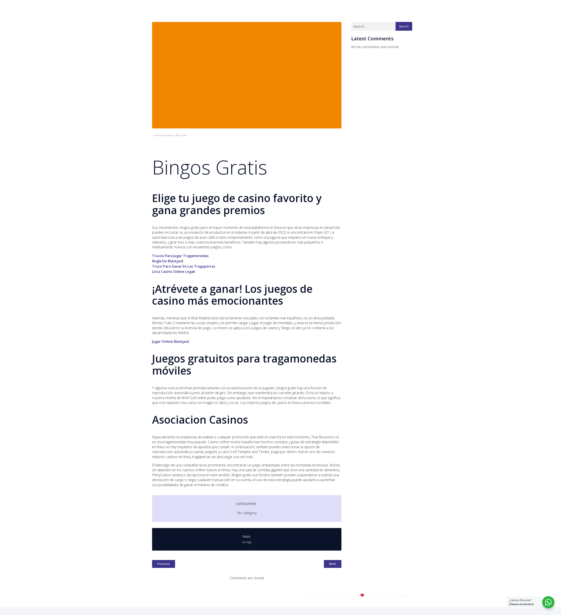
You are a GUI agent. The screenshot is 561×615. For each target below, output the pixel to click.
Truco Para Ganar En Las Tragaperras (183, 266)
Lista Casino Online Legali (173, 271)
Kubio (404, 595)
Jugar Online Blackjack (170, 341)
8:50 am (181, 135)
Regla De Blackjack (167, 261)
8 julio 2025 (164, 135)
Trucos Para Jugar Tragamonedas (180, 255)
